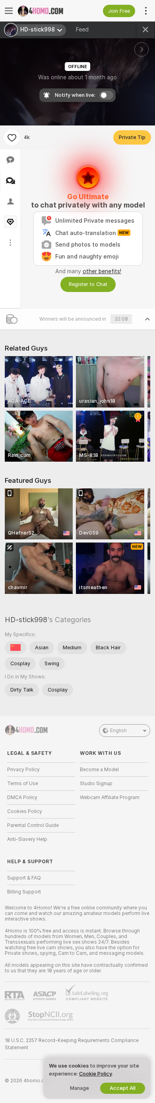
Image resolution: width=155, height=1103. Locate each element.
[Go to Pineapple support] (13, 1016)
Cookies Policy (24, 811)
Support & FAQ (24, 878)
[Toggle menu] (8, 11)
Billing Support (24, 892)
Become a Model (99, 769)
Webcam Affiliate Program (110, 797)
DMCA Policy (22, 797)
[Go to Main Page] (47, 10)
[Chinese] (15, 647)
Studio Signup (96, 783)
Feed (82, 29)
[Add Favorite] (12, 137)
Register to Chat (88, 284)
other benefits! (102, 271)
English (118, 730)
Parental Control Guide (33, 825)
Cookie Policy (95, 1074)
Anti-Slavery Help (27, 839)
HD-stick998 (26, 619)
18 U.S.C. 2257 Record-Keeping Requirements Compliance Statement (72, 1044)
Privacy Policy (23, 769)
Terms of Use (22, 783)
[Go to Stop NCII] (51, 1016)
